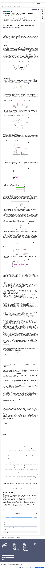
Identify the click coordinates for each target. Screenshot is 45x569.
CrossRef (18, 436)
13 (29, 285)
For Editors (13, 545)
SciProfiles (24, 547)
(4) (37, 368)
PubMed (23, 436)
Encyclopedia (24, 548)
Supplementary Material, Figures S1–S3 (30, 341)
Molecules (6, 6)
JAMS (23, 549)
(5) (37, 373)
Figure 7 (28, 197)
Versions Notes (18, 27)
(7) (37, 383)
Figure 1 (16, 55)
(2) (37, 352)
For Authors (13, 543)
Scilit (21, 436)
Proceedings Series (25, 550)
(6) (37, 378)
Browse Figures (12, 27)
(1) (37, 346)
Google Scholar (15, 436)
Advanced (41, 3)
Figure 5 (16, 140)
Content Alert (18, 537)
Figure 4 (22, 115)
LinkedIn (35, 543)
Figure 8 (32, 221)
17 (31, 135)
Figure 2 (29, 80)
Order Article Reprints (34, 9)
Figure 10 (17, 246)
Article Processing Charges (5, 543)
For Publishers (14, 547)
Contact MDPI (3, 546)
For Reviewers (14, 544)
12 (14, 55)
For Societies (14, 548)
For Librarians (14, 546)
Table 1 (4, 166)
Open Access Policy (4, 545)
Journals (3, 6)
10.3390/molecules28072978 (17, 6)
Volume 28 (9, 6)
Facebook (35, 544)
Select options (4, 555)
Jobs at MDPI (3, 547)
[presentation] (18, 346)
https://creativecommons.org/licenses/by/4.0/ (26, 488)
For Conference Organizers (15, 549)
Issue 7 (12, 6)
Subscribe (3, 559)
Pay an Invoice (3, 544)
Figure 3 (10, 100)
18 (22, 283)
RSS (15, 537)
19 (17, 335)
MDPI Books (24, 544)
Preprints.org (24, 545)
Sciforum (24, 543)
